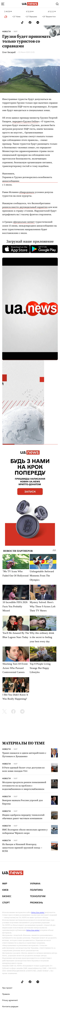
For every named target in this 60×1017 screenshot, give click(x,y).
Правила (6, 994)
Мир (15, 31)
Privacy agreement (10, 1000)
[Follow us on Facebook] (30, 22)
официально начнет (24, 221)
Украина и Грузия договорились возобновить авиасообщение (27, 179)
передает (17, 121)
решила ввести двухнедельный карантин (25, 207)
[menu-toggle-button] (2, 4)
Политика (36, 890)
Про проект (7, 988)
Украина (35, 883)
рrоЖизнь (36, 902)
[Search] (57, 4)
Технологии (37, 896)
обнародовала (26, 192)
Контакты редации (10, 1006)
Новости (6, 31)
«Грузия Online (30, 121)
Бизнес (6, 896)
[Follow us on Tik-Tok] (22, 22)
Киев (5, 890)
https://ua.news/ (37, 912)
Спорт (6, 902)
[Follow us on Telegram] (37, 22)
